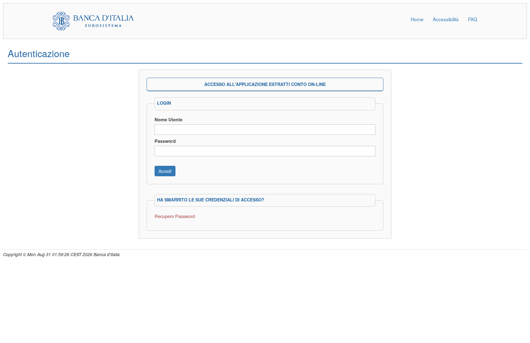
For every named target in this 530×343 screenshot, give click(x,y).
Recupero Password (175, 216)
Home (417, 19)
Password (165, 141)
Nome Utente (168, 119)
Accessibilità (446, 19)
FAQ (472, 19)
